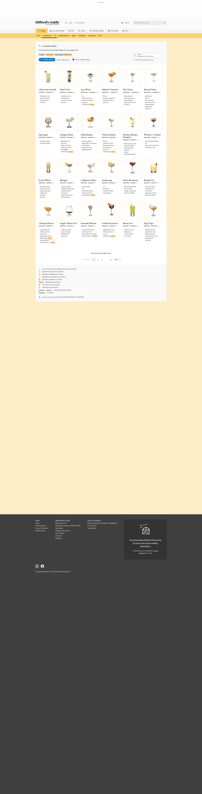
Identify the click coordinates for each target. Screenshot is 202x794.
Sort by (139, 54)
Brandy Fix (149, 180)
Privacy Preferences (42, 528)
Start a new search (63, 59)
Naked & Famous (110, 89)
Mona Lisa (128, 223)
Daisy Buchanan (130, 180)
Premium (152, 60)
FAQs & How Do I (61, 523)
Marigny (64, 180)
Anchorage (107, 180)
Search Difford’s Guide (141, 23)
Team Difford (59, 533)
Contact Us (58, 536)
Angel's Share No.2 (68, 223)
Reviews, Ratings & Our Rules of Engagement (102, 523)
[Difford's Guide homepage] (47, 23)
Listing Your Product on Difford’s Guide (68, 526)
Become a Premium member (50, 297)
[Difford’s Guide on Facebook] (43, 567)
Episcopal (43, 134)
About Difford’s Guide (62, 520)
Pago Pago (148, 223)
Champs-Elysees (46, 223)
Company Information (62, 531)
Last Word (85, 89)
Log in (37, 523)
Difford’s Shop (40, 531)
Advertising (59, 528)
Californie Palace (88, 180)
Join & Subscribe (40, 526)
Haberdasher (87, 134)
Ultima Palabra (109, 134)
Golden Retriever (110, 223)
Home (37, 520)
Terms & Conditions (94, 520)
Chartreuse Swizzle (47, 89)
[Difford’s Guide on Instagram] (37, 567)
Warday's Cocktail (152, 134)
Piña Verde (65, 89)
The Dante (128, 89)
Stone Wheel (44, 180)
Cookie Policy (91, 528)
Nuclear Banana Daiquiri (130, 135)
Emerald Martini (88, 223)
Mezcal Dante (150, 89)
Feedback (58, 538)
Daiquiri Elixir (66, 134)
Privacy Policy (91, 526)
